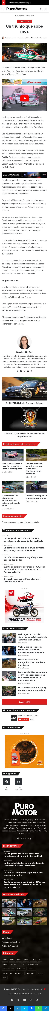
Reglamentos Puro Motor (11, 942)
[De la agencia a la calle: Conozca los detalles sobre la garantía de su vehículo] (9, 638)
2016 (12, 960)
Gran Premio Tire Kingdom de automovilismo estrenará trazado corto (11, 500)
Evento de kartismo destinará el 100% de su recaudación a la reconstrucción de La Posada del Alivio (32, 676)
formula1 (13, 964)
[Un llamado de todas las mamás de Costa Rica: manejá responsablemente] (9, 650)
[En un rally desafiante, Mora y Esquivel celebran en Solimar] (9, 691)
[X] (24, 371)
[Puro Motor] (17, 9)
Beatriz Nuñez (10, 38)
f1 (39, 960)
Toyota (40, 973)
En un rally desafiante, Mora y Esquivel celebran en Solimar (32, 689)
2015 (5, 960)
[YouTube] (28, 371)
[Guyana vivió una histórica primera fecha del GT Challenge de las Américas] (36, 455)
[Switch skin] (41, 10)
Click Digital (36, 993)
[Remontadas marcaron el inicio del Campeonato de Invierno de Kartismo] (24, 921)
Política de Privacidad (10, 946)
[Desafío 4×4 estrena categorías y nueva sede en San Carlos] (9, 663)
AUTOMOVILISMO (28, 16)
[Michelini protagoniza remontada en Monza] (36, 487)
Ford (5, 964)
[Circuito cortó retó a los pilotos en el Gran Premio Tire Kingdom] (13, 455)
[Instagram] (31, 371)
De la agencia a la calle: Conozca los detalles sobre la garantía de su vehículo (32, 637)
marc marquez (8, 969)
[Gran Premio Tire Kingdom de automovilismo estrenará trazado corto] (13, 487)
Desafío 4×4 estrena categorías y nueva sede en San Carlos (31, 662)
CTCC (26, 960)
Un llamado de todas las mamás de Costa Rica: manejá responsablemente (31, 650)
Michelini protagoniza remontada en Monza (36, 496)
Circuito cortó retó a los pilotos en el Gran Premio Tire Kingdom (12, 466)
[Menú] (3, 10)
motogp (31, 969)
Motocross (21, 969)
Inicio (18, 16)
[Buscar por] (45, 10)
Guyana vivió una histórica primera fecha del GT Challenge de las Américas (34, 468)
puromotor (19, 973)
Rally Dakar (30, 973)
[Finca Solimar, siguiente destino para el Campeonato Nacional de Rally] (40, 921)
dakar (34, 960)
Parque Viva (7, 973)
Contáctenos (7, 938)
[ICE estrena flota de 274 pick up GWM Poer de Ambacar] (24, 912)
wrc (4, 978)
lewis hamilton (33, 964)
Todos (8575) (24, 702)
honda (22, 964)
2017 (18, 960)
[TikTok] (30, 838)
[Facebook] (21, 371)
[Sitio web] (17, 371)
